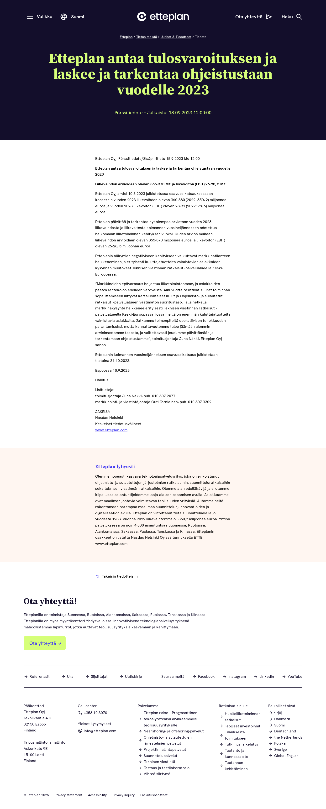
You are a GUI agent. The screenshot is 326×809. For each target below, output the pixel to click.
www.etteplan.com (111, 430)
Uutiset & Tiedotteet (176, 37)
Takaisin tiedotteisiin (120, 576)
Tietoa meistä (146, 37)
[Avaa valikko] (30, 16)
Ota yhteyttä (42, 643)
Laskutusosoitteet (154, 795)
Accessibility (97, 795)
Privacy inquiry (123, 795)
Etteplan (126, 37)
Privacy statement (68, 795)
